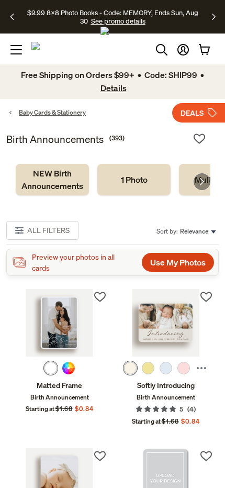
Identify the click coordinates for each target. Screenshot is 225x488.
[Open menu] (16, 49)
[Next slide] (202, 181)
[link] (52, 179)
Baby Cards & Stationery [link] (52, 112)
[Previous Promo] (15, 17)
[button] (183, 50)
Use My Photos (178, 262)
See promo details (118, 21)
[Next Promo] (213, 17)
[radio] (50, 368)
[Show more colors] (201, 368)
